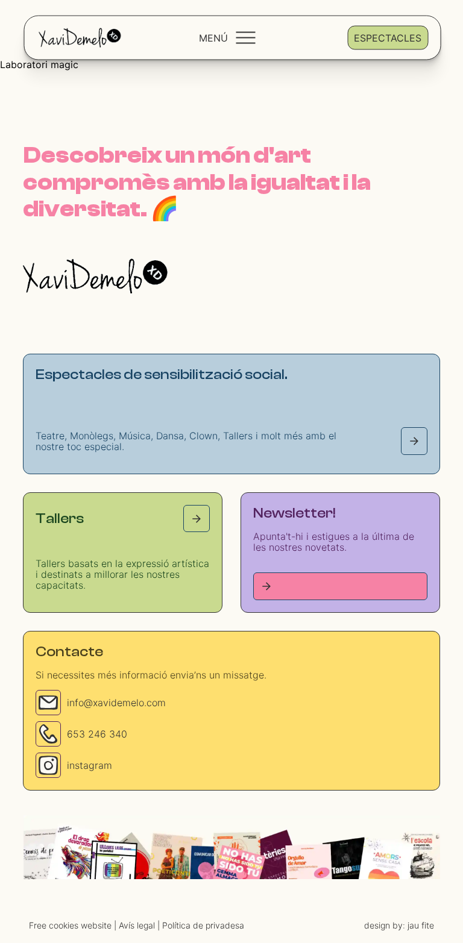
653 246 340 (97, 733)
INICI (159, 890)
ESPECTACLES (263, 890)
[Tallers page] (196, 518)
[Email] (48, 702)
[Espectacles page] (414, 441)
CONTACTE (330, 890)
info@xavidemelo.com (116, 702)
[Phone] (48, 734)
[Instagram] (48, 765)
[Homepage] (95, 275)
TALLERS (201, 890)
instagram (89, 765)
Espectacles (387, 37)
